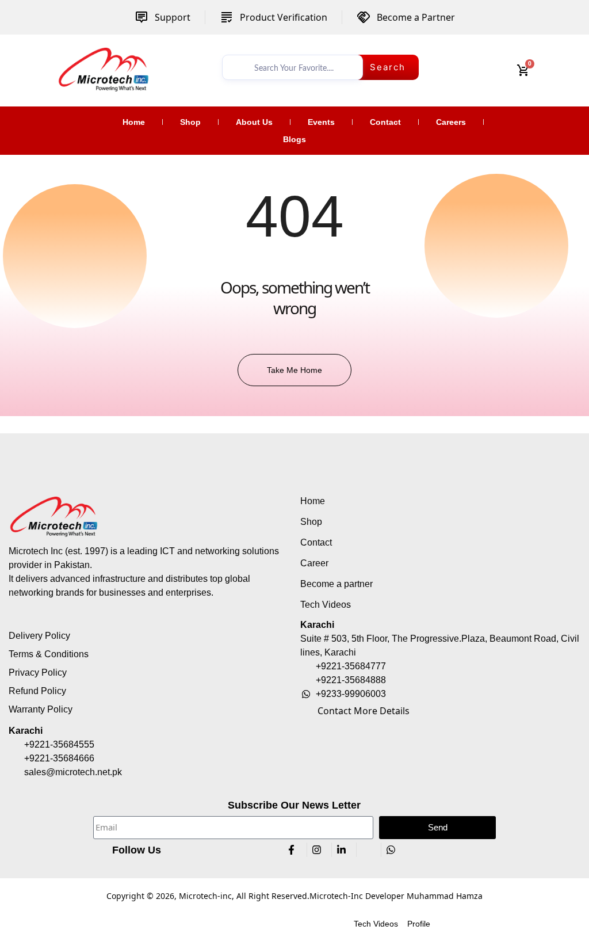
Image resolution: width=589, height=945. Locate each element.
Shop (190, 122)
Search (388, 67)
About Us (254, 122)
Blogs (294, 139)
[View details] (103, 68)
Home (134, 122)
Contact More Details (364, 710)
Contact (385, 122)
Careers (451, 122)
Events (321, 122)
